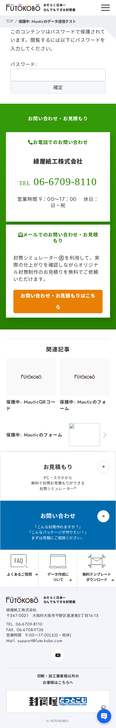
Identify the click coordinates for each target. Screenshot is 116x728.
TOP (9, 21)
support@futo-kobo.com (40, 641)
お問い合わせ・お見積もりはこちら (58, 301)
